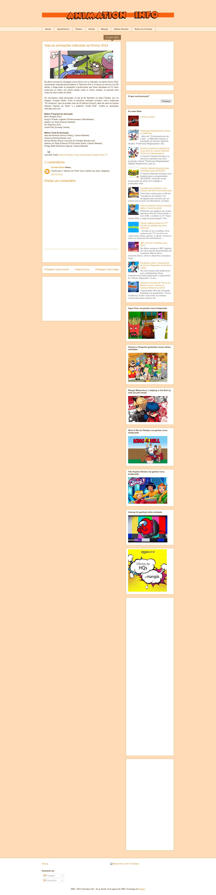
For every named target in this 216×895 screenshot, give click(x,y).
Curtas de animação (82, 155)
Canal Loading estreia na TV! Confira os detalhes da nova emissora (154, 225)
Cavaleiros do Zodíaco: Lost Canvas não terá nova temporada (156, 189)
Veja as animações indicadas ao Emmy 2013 (76, 45)
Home (48, 29)
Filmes (79, 29)
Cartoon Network (66, 155)
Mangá (104, 29)
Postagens (50, 876)
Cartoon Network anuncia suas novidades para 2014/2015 (154, 169)
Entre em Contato (143, 29)
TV (106, 155)
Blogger (142, 889)
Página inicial (82, 269)
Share (44, 864)
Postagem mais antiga (107, 269)
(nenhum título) (147, 117)
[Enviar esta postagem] (48, 152)
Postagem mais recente (56, 269)
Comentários (51, 880)
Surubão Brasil (58, 167)
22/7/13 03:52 (57, 174)
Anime (91, 29)
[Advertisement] (81, 255)
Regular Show (98, 155)
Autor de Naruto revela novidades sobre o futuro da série (156, 206)
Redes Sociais (121, 29)
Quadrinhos (63, 29)
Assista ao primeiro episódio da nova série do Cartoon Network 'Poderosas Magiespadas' (154, 150)
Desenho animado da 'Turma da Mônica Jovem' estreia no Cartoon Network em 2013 (155, 285)
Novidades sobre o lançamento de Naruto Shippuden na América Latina (155, 265)
